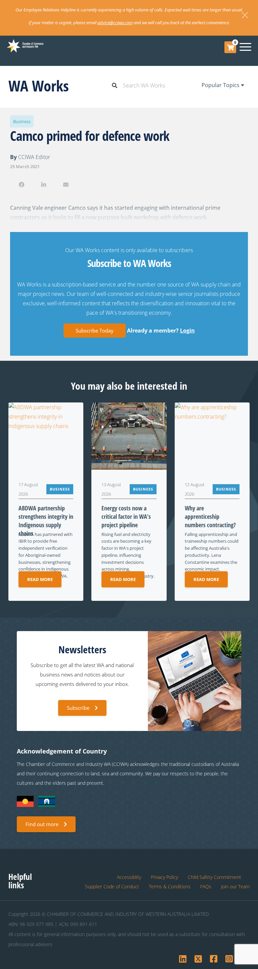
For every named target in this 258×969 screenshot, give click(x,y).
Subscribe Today (95, 330)
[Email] (66, 184)
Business (22, 121)
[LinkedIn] (43, 184)
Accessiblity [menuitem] (129, 877)
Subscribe (78, 707)
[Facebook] (21, 184)
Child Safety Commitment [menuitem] (214, 877)
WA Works (38, 85)
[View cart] (230, 47)
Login (187, 330)
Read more (40, 579)
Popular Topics (221, 85)
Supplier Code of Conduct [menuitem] (112, 886)
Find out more (42, 824)
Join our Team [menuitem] (235, 886)
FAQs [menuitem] (205, 886)
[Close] (245, 15)
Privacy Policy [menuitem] (164, 877)
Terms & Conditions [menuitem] (169, 886)
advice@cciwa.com (115, 23)
